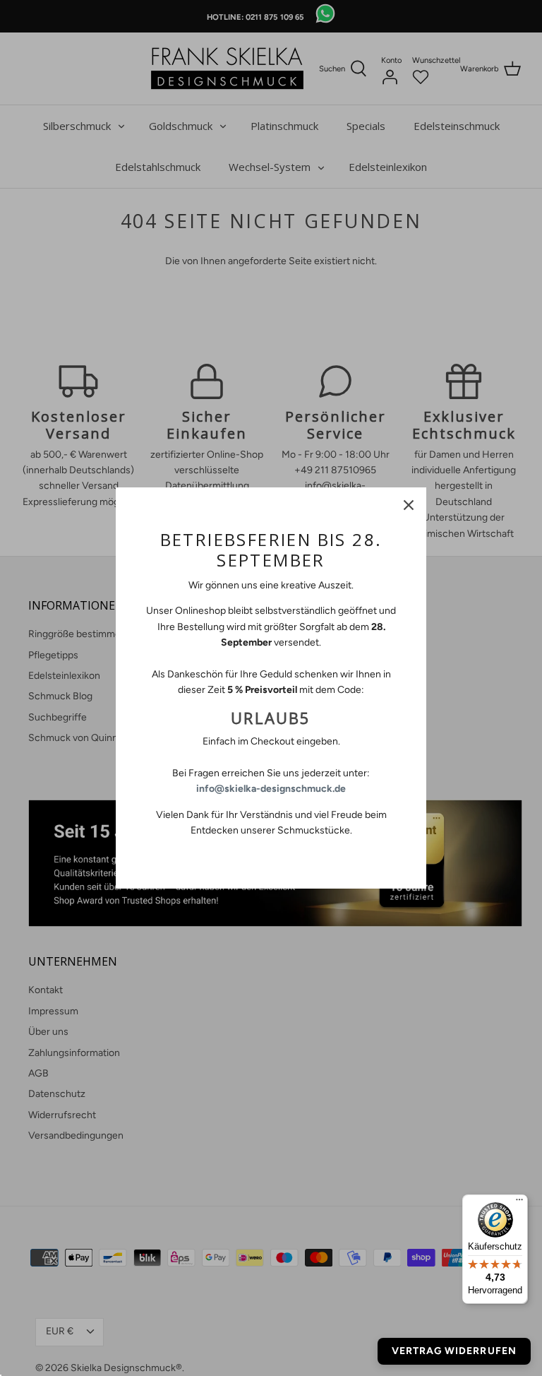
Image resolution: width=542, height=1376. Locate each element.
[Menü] (519, 1202)
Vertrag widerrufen (454, 1351)
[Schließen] (408, 505)
